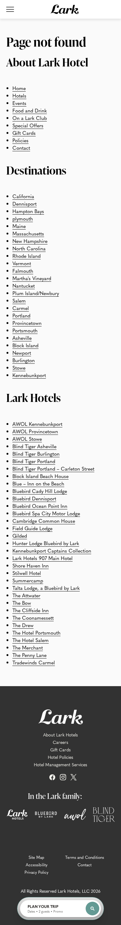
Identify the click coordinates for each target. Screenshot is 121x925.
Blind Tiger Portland (33, 461)
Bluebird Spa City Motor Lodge (46, 513)
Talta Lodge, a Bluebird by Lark (46, 587)
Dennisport (24, 203)
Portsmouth (25, 330)
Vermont (21, 263)
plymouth (22, 218)
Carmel (20, 307)
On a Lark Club (29, 117)
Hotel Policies (60, 757)
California (23, 196)
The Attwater (26, 595)
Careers (60, 742)
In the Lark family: (55, 796)
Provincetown (27, 322)
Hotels (19, 95)
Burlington (23, 360)
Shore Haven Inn (30, 565)
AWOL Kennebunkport (37, 423)
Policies (20, 140)
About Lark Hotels (60, 734)
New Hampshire (29, 240)
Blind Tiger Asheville (34, 446)
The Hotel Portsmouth (36, 632)
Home (19, 87)
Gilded (19, 535)
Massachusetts (28, 233)
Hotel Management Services (60, 764)
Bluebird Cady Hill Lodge (39, 490)
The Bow (21, 602)
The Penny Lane (29, 654)
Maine (19, 225)
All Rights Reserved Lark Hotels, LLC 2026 (61, 891)
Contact (21, 147)
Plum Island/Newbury (35, 292)
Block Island (25, 345)
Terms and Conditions (84, 857)
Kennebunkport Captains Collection (51, 550)
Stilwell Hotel (26, 572)
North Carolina (29, 248)
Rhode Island (26, 255)
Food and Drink (29, 110)
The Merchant (27, 647)
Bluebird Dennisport (34, 498)
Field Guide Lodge (32, 528)
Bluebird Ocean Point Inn (39, 505)
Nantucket (23, 285)
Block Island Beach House (40, 475)
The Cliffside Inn (30, 610)
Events (19, 102)
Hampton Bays (28, 210)
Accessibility (36, 865)
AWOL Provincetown (35, 431)
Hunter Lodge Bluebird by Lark (45, 543)
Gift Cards (24, 132)
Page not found (46, 41)
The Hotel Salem (30, 639)
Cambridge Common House (43, 520)
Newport (21, 352)
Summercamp (27, 580)
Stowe (18, 367)
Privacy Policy (36, 872)
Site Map (36, 857)
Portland (21, 315)
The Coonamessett (33, 617)
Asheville (22, 337)
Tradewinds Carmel (33, 662)
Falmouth (22, 270)
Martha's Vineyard (31, 278)
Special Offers (27, 125)
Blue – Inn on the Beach (38, 483)
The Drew (23, 625)
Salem (19, 300)
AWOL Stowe (27, 438)
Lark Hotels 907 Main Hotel (42, 557)
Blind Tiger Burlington (36, 453)
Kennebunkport (29, 374)
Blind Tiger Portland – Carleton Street (53, 468)
